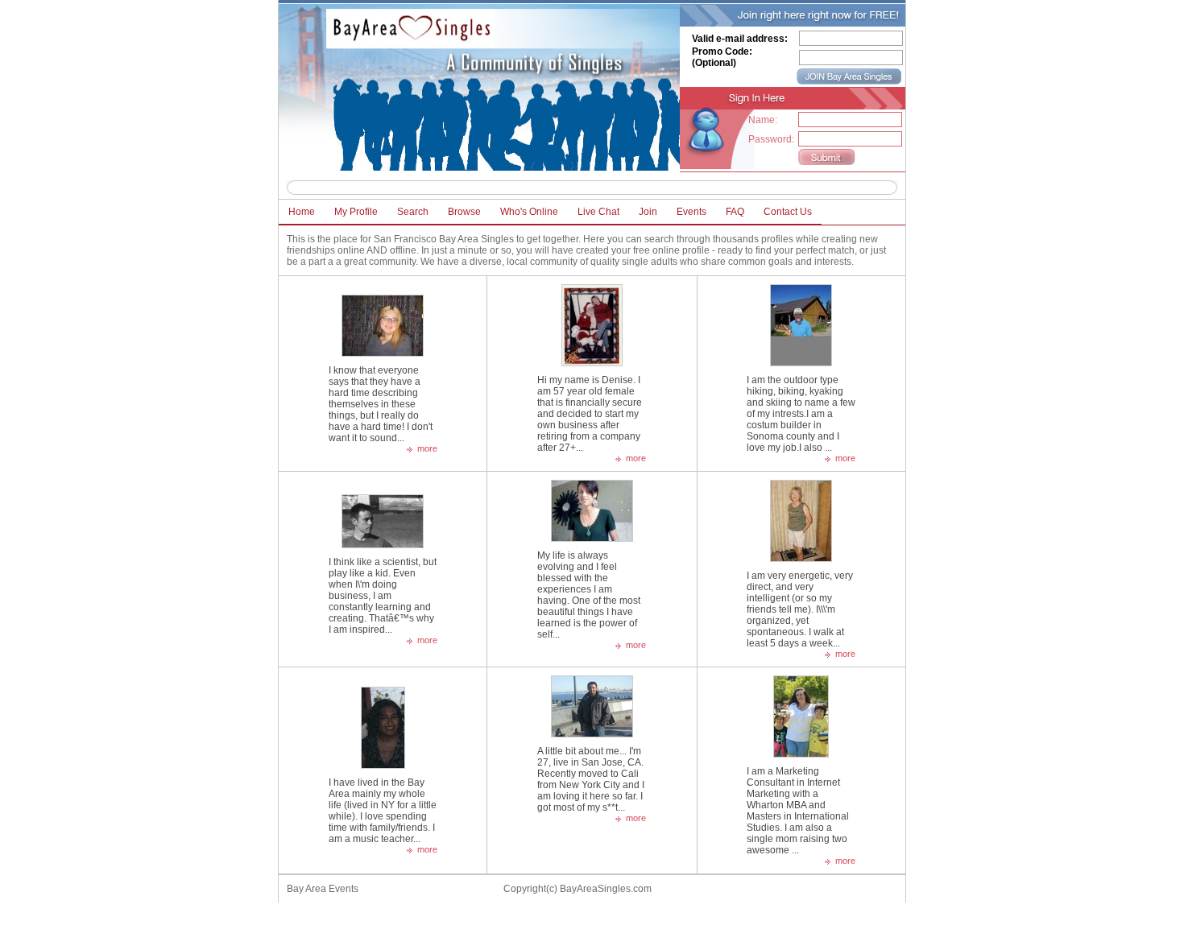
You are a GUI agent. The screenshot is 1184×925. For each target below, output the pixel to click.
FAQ (735, 211)
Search (412, 211)
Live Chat (598, 211)
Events (691, 211)
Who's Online (529, 211)
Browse (464, 211)
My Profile (356, 211)
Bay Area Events (322, 888)
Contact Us (788, 211)
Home (301, 211)
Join (648, 211)
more (427, 448)
